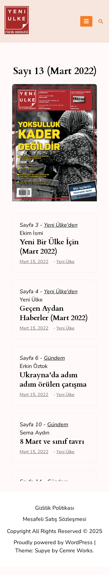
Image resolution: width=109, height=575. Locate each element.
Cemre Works (76, 550)
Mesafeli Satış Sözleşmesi (54, 519)
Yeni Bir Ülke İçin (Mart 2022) (49, 246)
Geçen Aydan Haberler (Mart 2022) (54, 313)
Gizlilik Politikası (54, 508)
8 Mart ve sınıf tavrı (52, 442)
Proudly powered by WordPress (54, 542)
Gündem (54, 358)
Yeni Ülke (65, 261)
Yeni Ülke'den (61, 225)
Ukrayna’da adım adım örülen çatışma (53, 379)
